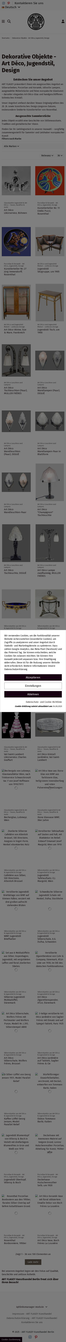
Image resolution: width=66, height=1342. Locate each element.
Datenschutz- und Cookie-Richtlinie (44, 702)
